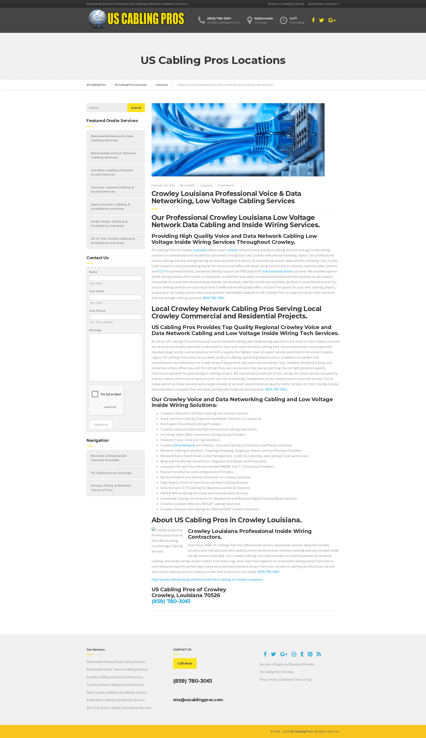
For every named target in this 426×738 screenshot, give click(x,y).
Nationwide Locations (322, 4)
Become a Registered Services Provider (108, 458)
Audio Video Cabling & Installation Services (109, 224)
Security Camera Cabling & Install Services (112, 189)
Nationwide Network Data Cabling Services (112, 138)
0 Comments (226, 185)
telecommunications (277, 271)
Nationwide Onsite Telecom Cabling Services (113, 155)
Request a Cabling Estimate (286, 4)
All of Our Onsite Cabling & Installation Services (113, 241)
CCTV (162, 271)
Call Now (185, 663)
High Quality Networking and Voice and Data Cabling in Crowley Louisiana (207, 579)
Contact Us (101, 424)
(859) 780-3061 (213, 298)
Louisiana (206, 185)
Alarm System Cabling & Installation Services (110, 207)
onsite (233, 250)
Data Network (184, 445)
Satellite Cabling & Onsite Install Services (112, 172)
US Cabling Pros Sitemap (111, 473)
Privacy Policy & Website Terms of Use (111, 488)
